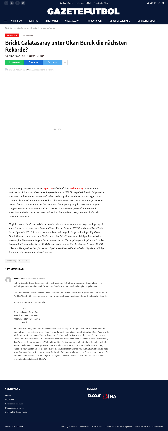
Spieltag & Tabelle (66, 3)
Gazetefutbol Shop (101, 3)
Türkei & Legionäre (119, 21)
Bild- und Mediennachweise (16, 412)
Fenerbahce (51, 21)
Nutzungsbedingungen (14, 408)
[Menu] (5, 21)
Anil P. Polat (14, 56)
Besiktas (33, 21)
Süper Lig (16, 21)
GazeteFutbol (158, 426)
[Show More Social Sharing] (65, 62)
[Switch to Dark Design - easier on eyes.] (159, 3)
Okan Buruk (23, 261)
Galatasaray (72, 21)
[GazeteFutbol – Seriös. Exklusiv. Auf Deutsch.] (84, 11)
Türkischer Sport (146, 21)
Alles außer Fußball (84, 3)
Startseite (8, 28)
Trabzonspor (94, 21)
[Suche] (163, 3)
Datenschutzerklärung (14, 403)
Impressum (9, 399)
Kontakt (8, 395)
